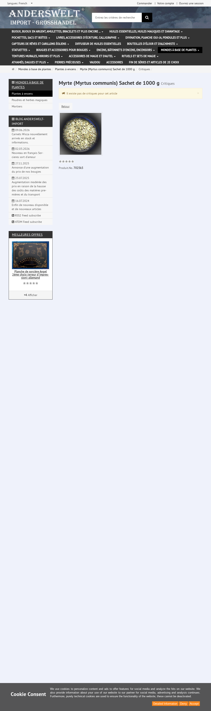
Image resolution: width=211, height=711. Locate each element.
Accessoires (114, 62)
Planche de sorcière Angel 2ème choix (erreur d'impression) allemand (30, 275)
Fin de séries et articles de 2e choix (154, 62)
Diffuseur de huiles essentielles (98, 44)
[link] (66, 162)
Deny (183, 703)
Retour (65, 106)
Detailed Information (165, 703)
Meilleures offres (27, 234)
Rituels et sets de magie (139, 56)
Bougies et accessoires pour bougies (62, 50)
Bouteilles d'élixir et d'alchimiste (151, 44)
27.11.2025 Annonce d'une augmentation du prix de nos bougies (30, 167)
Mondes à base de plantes (179, 50)
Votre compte (165, 3)
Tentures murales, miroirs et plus (36, 56)
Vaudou (95, 62)
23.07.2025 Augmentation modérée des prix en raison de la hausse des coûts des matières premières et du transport (29, 186)
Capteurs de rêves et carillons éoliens (39, 44)
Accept (194, 703)
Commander (144, 3)
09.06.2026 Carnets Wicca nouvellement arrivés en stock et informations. (29, 136)
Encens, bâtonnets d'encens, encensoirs (125, 50)
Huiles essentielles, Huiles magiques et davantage (145, 31)
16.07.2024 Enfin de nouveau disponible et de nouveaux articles (30, 205)
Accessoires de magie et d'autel (91, 56)
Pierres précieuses (68, 62)
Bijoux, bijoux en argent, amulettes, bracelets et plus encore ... (56, 31)
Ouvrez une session (191, 3)
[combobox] (20, 3)
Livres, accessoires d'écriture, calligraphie (86, 38)
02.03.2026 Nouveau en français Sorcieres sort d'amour (27, 153)
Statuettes (20, 50)
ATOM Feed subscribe (28, 222)
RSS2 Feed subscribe (27, 215)
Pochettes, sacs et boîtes (30, 38)
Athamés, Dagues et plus (29, 62)
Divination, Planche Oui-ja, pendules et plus (156, 38)
